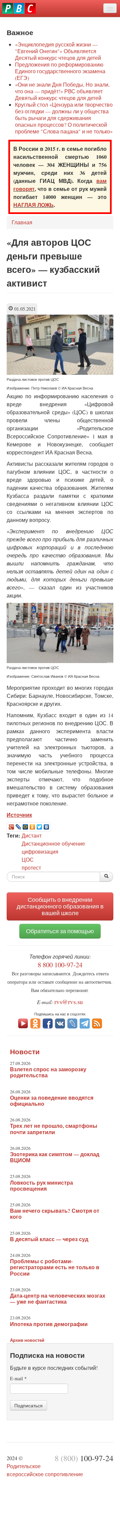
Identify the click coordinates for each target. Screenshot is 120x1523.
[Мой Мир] (25, 827)
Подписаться (28, 1405)
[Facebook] (47, 1022)
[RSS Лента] (97, 1022)
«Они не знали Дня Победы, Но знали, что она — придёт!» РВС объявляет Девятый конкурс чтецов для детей (62, 91)
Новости (25, 1052)
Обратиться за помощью (60, 931)
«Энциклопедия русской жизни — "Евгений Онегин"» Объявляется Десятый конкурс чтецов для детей (58, 51)
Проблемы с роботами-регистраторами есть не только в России (54, 1267)
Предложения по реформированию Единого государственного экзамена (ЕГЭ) (60, 71)
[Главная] (19, 8)
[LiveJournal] (18, 827)
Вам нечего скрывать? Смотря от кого (54, 1213)
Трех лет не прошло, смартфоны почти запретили (53, 1128)
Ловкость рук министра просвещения (41, 1185)
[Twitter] (39, 827)
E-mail (18, 1378)
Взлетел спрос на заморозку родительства (48, 1072)
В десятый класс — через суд (49, 1239)
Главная (22, 222)
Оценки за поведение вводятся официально (51, 1100)
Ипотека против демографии (49, 1324)
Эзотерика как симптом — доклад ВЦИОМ (54, 1157)
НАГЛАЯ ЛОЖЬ (33, 205)
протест (31, 867)
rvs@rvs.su (68, 1001)
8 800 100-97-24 (60, 964)
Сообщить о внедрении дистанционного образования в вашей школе (60, 906)
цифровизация (40, 851)
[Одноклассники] (32, 827)
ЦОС (28, 859)
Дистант (32, 835)
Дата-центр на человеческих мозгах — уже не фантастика (57, 1298)
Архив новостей (27, 1340)
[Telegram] (84, 1022)
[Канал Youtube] (23, 1022)
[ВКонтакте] (46, 827)
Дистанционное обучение (53, 843)
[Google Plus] (11, 827)
